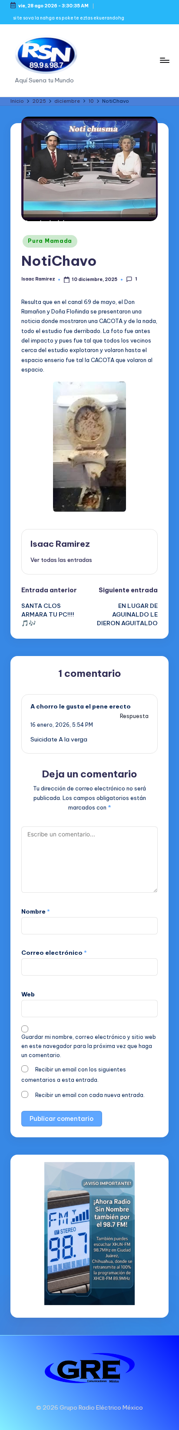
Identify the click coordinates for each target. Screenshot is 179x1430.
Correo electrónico (54, 953)
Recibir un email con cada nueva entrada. (90, 1095)
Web (28, 994)
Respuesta (134, 716)
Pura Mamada (50, 241)
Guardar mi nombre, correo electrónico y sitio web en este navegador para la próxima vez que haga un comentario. (88, 1046)
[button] (61, 559)
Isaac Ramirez (60, 544)
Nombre (35, 911)
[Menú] (164, 60)
